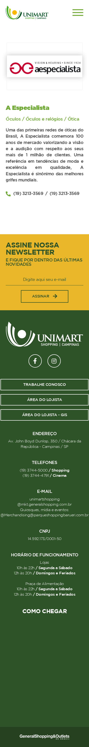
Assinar (40, 296)
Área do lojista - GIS (44, 415)
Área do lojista (44, 400)
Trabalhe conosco (44, 385)
